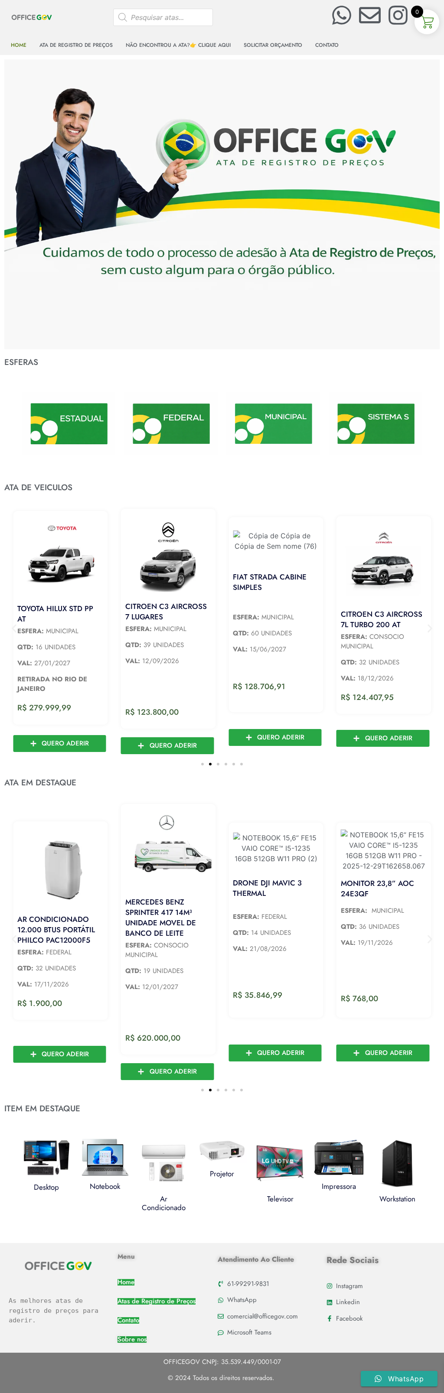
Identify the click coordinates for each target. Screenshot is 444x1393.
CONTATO (327, 45)
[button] (14, 628)
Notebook (105, 1186)
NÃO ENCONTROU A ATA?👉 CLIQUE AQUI (178, 45)
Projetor (222, 1173)
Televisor (280, 1199)
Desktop (46, 1187)
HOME (18, 45)
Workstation (397, 1199)
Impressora (339, 1186)
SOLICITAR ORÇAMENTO (273, 45)
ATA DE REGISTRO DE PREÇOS (76, 45)
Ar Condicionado (164, 1203)
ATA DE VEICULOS (38, 487)
